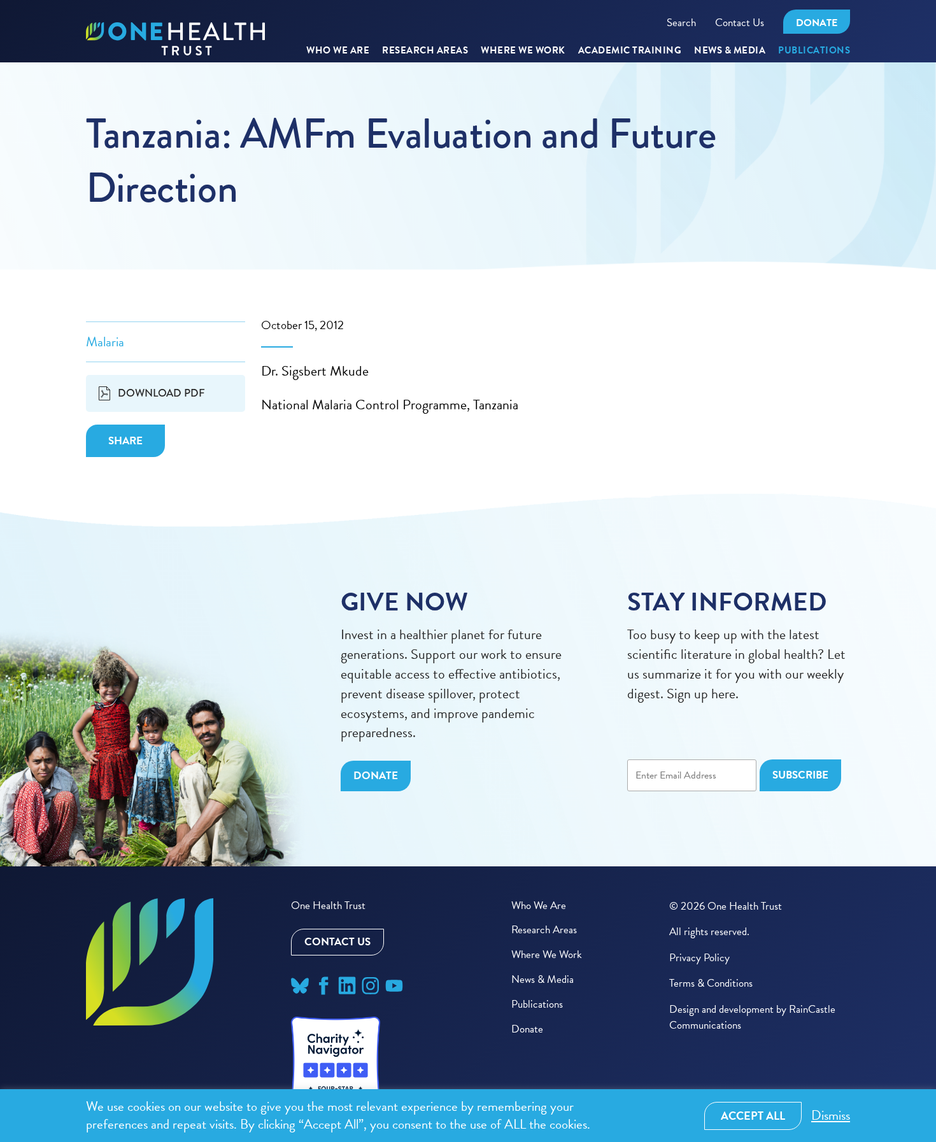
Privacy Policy (699, 958)
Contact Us (739, 23)
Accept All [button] (753, 1115)
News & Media (729, 51)
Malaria (105, 342)
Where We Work (523, 51)
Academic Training (630, 51)
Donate (816, 23)
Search (681, 23)
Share (125, 441)
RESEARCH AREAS (425, 51)
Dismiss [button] (830, 1115)
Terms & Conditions (711, 983)
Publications (814, 51)
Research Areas (544, 930)
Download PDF (161, 393)
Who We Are (337, 51)
